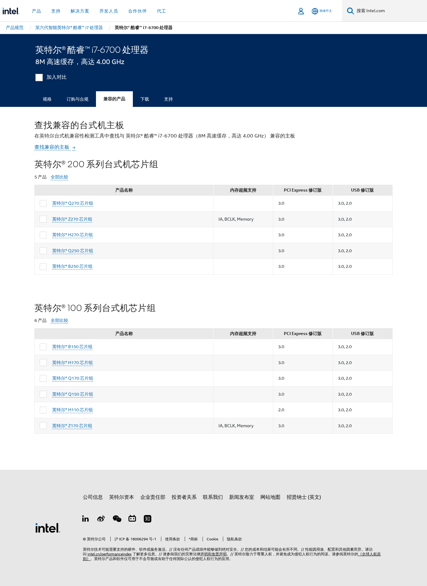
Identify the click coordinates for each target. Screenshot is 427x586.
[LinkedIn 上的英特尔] (85, 519)
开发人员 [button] (108, 11)
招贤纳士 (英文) (304, 497)
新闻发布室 (241, 497)
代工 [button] (161, 11)
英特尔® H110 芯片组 (72, 410)
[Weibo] (101, 519)
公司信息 (93, 497)
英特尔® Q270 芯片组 (72, 203)
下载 (144, 99)
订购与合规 (77, 99)
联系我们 (213, 497)
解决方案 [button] (80, 11)
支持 (168, 99)
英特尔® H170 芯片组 (72, 362)
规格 (47, 99)
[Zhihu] (147, 519)
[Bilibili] (132, 519)
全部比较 (59, 177)
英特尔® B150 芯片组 (72, 346)
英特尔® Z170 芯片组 (72, 425)
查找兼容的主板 (52, 147)
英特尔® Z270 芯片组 (72, 219)
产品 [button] (36, 11)
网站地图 (270, 497)
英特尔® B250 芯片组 (72, 266)
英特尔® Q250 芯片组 (72, 250)
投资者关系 (184, 497)
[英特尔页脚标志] (47, 527)
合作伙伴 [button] (137, 11)
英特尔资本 (121, 497)
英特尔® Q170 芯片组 (72, 378)
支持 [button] (56, 11)
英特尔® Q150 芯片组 (72, 394)
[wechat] (116, 519)
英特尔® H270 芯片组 (72, 235)
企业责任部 (152, 497)
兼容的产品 (114, 99)
